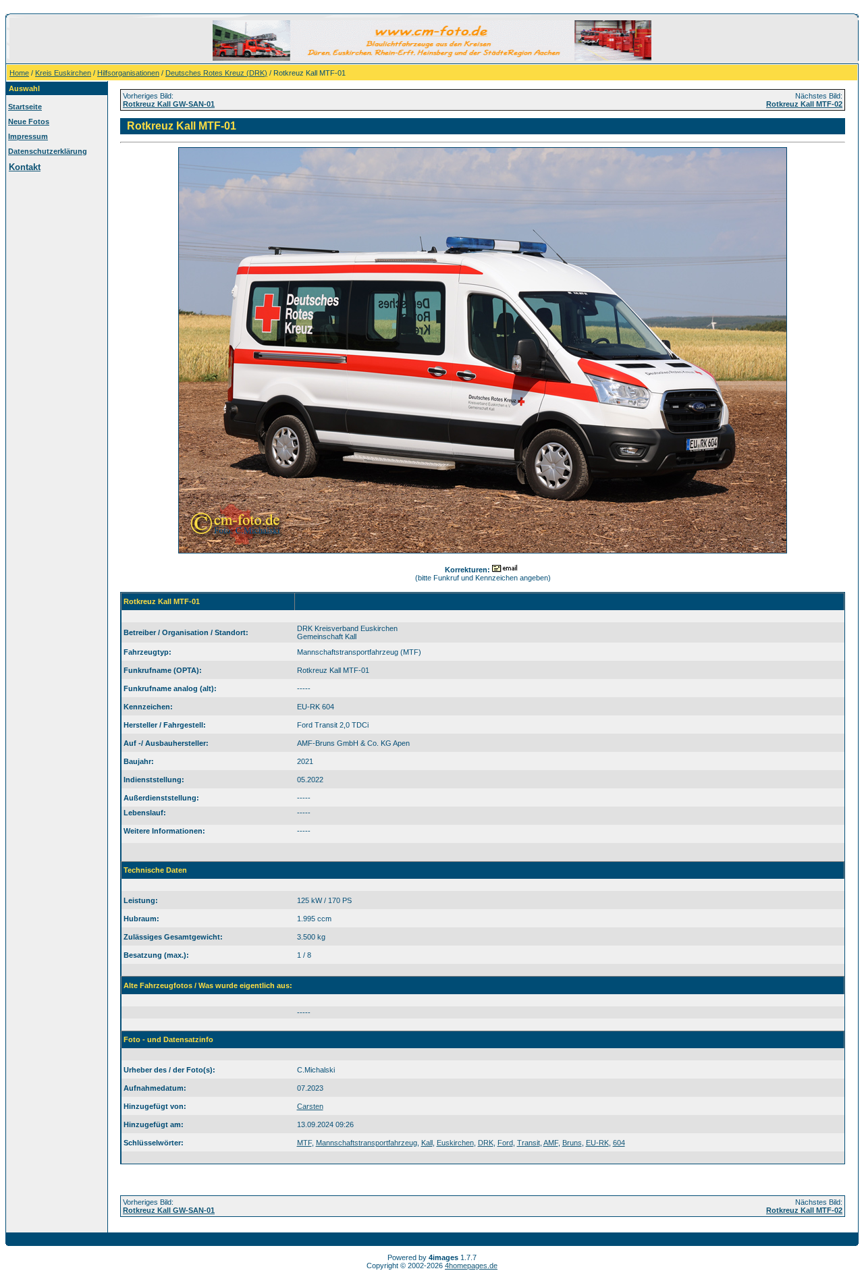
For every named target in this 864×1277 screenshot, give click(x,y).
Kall (427, 1143)
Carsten (310, 1106)
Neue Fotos (28, 121)
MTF (304, 1143)
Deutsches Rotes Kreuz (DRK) (216, 73)
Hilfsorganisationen (128, 73)
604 (619, 1143)
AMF (550, 1143)
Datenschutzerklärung (47, 151)
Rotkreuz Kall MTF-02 (804, 104)
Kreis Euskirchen (63, 73)
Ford (505, 1143)
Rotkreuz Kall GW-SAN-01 (169, 104)
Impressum (28, 136)
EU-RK (597, 1143)
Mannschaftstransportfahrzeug (366, 1143)
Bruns (572, 1143)
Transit (528, 1143)
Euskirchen (455, 1143)
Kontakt (24, 167)
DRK (485, 1143)
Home (19, 73)
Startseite (25, 107)
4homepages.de (471, 1265)
